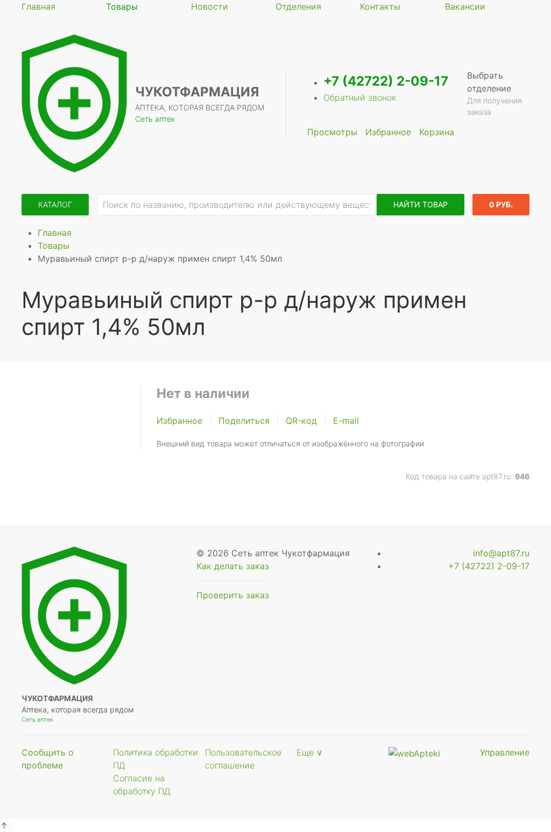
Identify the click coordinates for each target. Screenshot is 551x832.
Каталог (55, 204)
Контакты (380, 6)
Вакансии (465, 6)
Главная (38, 6)
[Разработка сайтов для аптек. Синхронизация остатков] (414, 752)
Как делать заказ (232, 566)
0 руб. (501, 204)
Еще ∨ (309, 752)
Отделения (298, 6)
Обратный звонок (359, 97)
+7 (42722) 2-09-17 (385, 81)
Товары (122, 6)
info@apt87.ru (501, 553)
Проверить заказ (232, 595)
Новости (209, 6)
